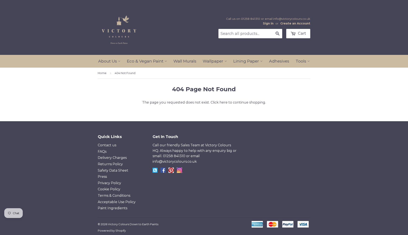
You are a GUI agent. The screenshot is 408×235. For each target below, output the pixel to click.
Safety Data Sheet (113, 170)
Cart (301, 33)
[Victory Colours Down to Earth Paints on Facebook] (163, 171)
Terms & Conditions (114, 196)
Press (102, 177)
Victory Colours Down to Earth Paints (133, 224)
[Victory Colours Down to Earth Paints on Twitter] (155, 171)
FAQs (102, 152)
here (224, 102)
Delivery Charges (112, 158)
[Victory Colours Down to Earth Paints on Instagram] (179, 172)
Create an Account (295, 23)
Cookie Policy (109, 189)
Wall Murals (184, 61)
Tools (301, 61)
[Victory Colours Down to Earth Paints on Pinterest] (171, 172)
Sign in (268, 23)
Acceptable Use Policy (117, 202)
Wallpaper (213, 61)
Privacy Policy (109, 183)
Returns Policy (110, 164)
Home (102, 73)
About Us (108, 61)
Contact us (107, 145)
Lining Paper (246, 61)
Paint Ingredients (112, 208)
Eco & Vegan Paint (145, 61)
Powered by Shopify (112, 230)
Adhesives (279, 61)
